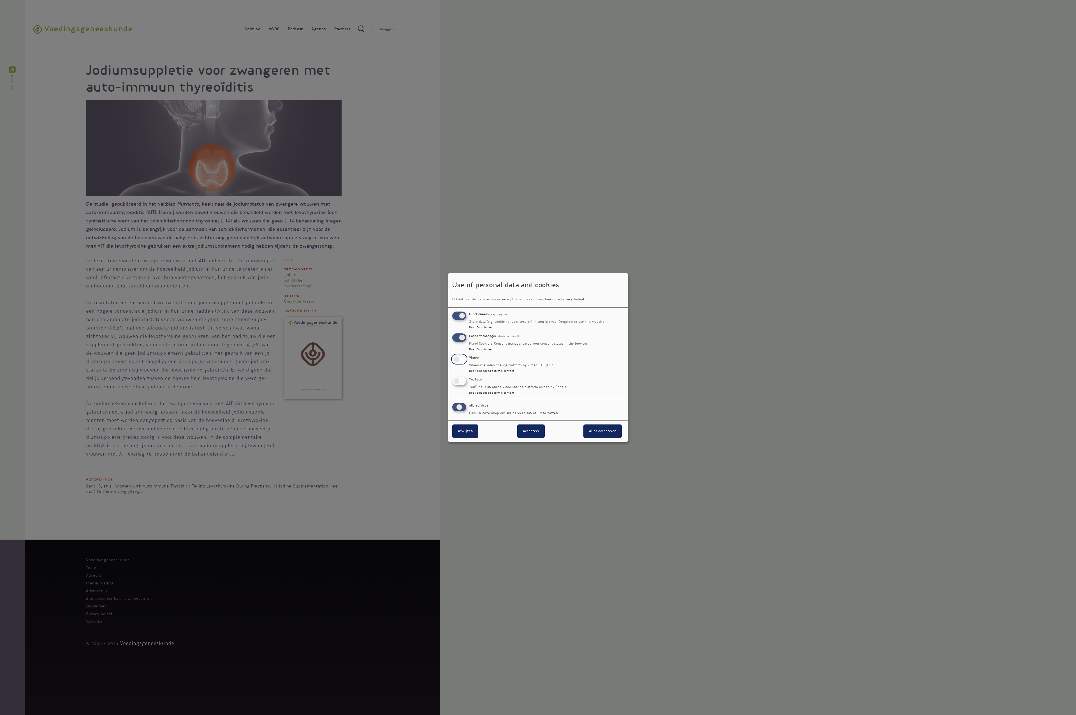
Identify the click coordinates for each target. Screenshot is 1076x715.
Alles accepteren (602, 431)
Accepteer (531, 431)
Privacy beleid (572, 299)
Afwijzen (465, 431)
